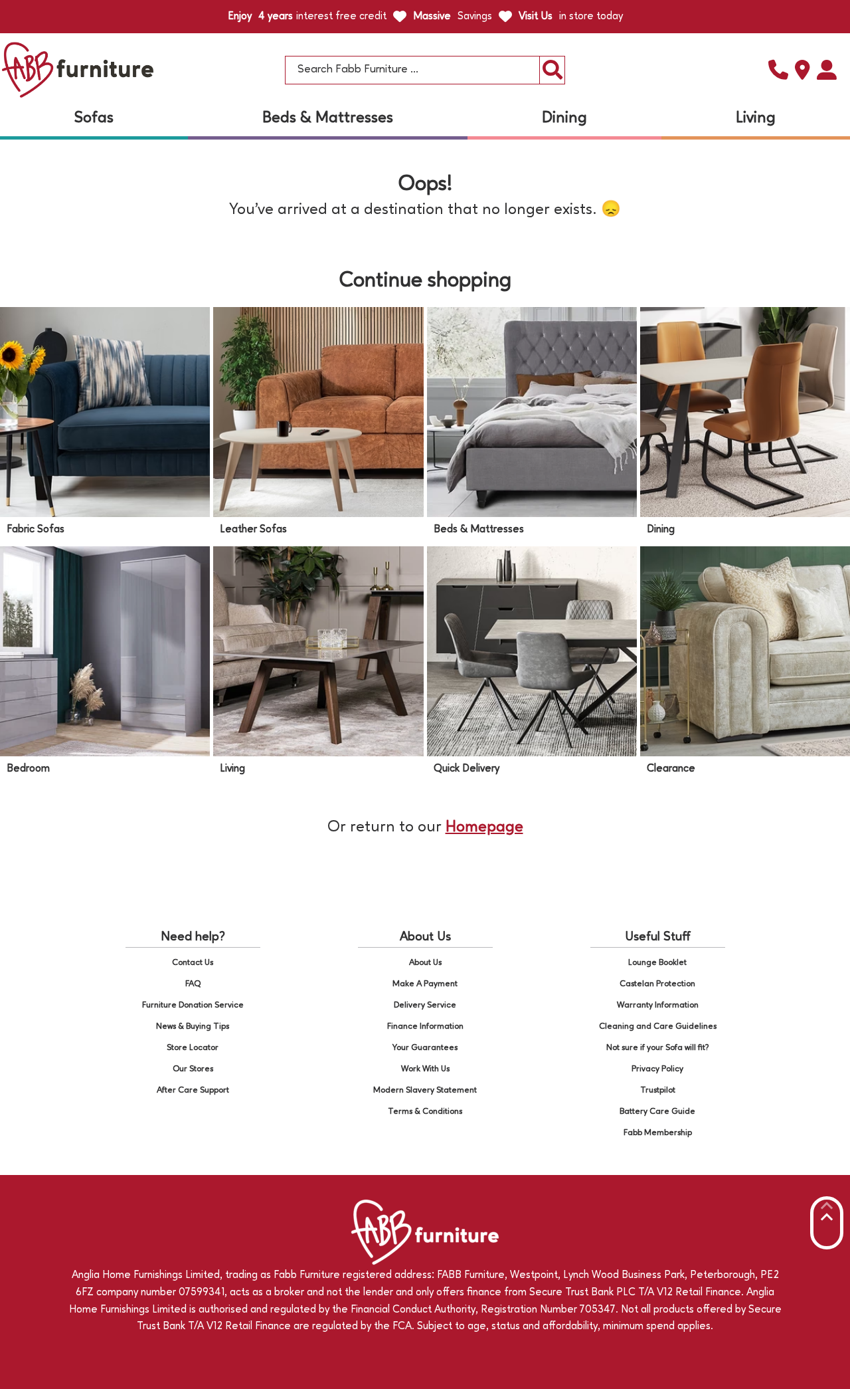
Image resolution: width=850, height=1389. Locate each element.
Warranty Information (658, 1005)
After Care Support (193, 1090)
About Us (425, 962)
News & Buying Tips (192, 1026)
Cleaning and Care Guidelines (658, 1026)
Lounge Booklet (657, 962)
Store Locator (192, 1047)
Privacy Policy (657, 1069)
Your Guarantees (425, 1047)
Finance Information (425, 1026)
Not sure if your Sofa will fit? (657, 1047)
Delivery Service (425, 1005)
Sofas (94, 118)
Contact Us (192, 962)
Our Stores (193, 1069)
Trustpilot (657, 1090)
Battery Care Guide (657, 1111)
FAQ (193, 984)
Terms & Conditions (425, 1111)
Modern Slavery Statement (425, 1090)
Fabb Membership (658, 1132)
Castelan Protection (657, 984)
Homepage (484, 827)
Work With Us (425, 1069)
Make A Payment (425, 984)
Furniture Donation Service (193, 1005)
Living (756, 118)
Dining (564, 118)
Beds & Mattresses (327, 118)
